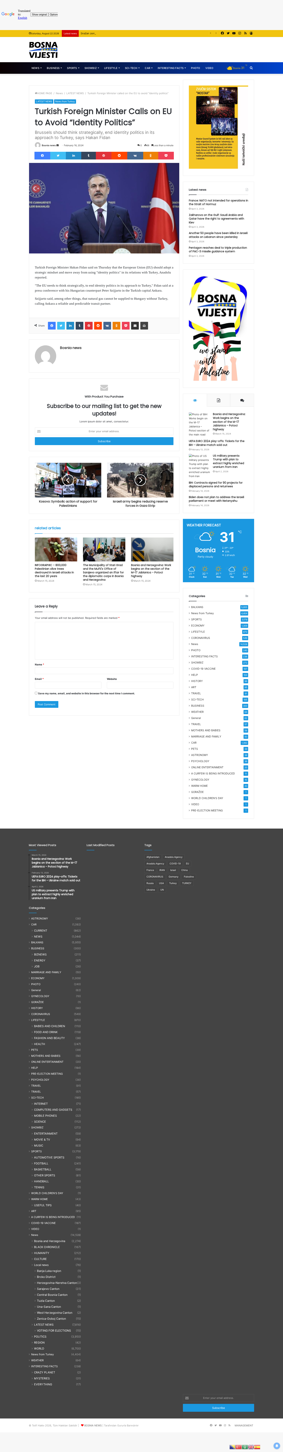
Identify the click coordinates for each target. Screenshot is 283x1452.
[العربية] (245, 1446)
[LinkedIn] (73, 155)
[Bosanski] (232, 1446)
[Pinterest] (103, 155)
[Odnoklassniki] (150, 155)
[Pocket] (166, 155)
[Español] (257, 1446)
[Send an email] (57, 145)
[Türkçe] (239, 1446)
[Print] (144, 326)
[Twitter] (58, 155)
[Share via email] (135, 326)
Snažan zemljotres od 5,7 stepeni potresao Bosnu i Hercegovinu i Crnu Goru (127, 33)
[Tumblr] (88, 155)
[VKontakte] (135, 155)
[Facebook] (42, 155)
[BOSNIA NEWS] (43, 49)
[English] (251, 1446)
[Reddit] (119, 155)
